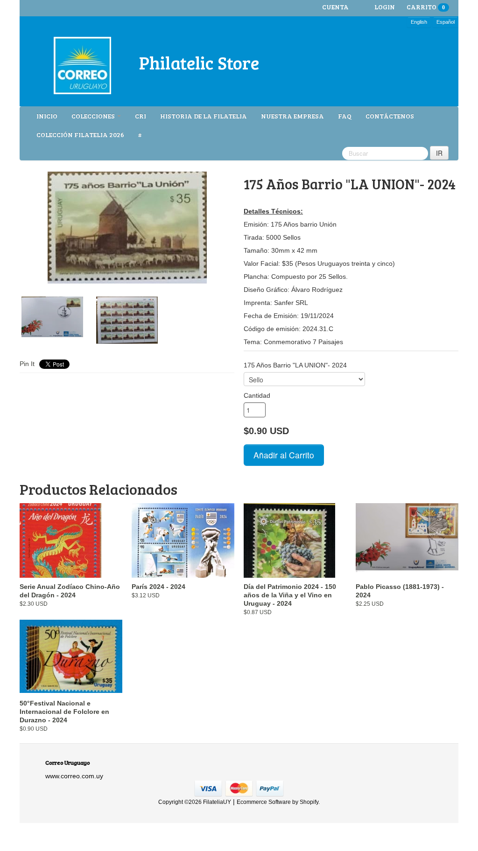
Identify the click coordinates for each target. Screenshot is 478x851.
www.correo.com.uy (74, 776)
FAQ (344, 115)
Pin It (27, 363)
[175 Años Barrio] (127, 227)
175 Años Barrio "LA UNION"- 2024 (295, 365)
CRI (140, 115)
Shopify (309, 802)
